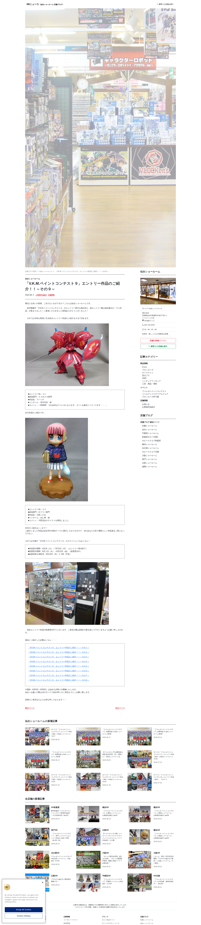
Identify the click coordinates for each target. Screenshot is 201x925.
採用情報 (67, 923)
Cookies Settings (23, 916)
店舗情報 (51, 295)
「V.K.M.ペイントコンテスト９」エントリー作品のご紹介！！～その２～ (58, 652)
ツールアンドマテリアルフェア (155, 394)
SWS (144, 378)
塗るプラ (146, 375)
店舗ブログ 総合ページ (149, 422)
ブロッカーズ (147, 370)
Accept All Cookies (23, 909)
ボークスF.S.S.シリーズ (110, 923)
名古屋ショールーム (150, 448)
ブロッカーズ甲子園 (150, 397)
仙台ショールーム (45, 271)
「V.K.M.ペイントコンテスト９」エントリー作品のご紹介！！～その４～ (58, 661)
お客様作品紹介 (41, 295)
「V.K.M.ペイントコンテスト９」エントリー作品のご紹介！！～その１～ (58, 648)
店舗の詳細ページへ (158, 341)
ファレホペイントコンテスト (154, 391)
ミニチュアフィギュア (151, 381)
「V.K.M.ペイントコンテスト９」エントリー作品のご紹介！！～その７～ (58, 675)
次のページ (120, 708)
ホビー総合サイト (108, 920)
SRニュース (45, 4)
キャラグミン (147, 373)
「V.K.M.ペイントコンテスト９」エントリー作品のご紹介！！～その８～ (58, 680)
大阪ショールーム (149, 455)
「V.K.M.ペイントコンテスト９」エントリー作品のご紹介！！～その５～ (58, 666)
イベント (144, 387)
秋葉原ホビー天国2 (150, 437)
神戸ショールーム (149, 459)
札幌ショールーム (149, 426)
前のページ (29, 708)
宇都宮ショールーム (150, 433)
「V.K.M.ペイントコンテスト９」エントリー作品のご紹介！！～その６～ (58, 671)
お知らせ (146, 404)
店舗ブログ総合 (31, 271)
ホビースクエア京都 (150, 452)
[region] (23, 901)
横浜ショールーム (149, 444)
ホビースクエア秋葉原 (151, 441)
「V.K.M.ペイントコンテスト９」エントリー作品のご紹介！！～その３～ (58, 657)
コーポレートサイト (71, 920)
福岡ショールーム (149, 467)
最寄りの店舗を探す (159, 346)
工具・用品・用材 (149, 384)
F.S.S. (144, 367)
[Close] (42, 882)
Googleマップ (149, 320)
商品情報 (144, 363)
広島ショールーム (149, 463)
